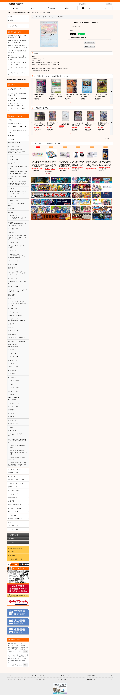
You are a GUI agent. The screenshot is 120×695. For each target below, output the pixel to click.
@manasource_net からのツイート (17, 79)
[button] (104, 8)
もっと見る (108, 138)
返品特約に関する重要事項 (78, 37)
